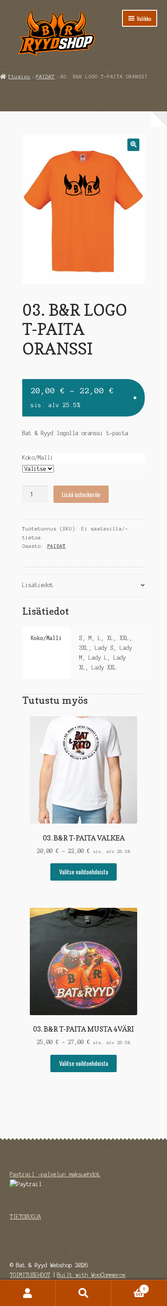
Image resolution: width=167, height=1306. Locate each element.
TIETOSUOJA (25, 1217)
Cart (128, 1286)
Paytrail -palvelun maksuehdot (55, 1174)
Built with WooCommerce (91, 1275)
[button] (133, 145)
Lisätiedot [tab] (37, 585)
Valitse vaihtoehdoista (83, 871)
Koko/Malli (37, 458)
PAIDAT (45, 76)
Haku (83, 1293)
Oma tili (28, 1293)
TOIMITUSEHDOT (30, 1275)
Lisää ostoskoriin (81, 494)
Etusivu (19, 76)
